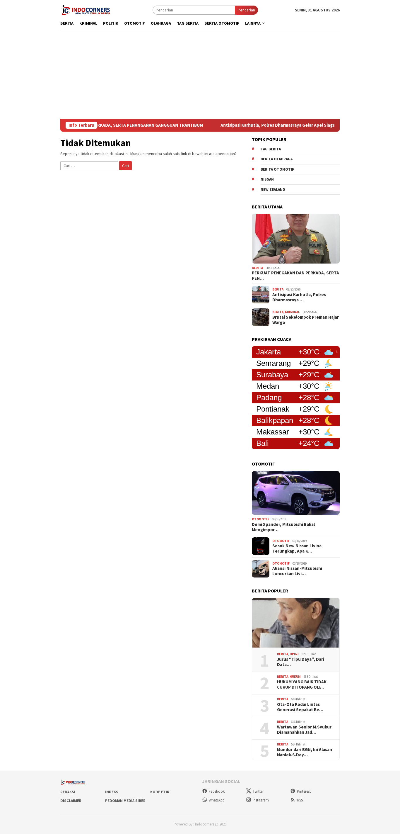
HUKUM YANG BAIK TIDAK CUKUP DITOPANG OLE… (302, 684)
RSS (300, 800)
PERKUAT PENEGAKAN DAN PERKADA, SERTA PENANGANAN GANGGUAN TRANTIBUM (101, 125)
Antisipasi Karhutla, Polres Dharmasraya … (299, 297)
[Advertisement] (200, 75)
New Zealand (273, 189)
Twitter (258, 791)
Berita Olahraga (277, 159)
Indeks (111, 791)
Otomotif (260, 519)
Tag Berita (271, 149)
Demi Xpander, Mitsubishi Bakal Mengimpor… (283, 527)
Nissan (267, 179)
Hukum (295, 677)
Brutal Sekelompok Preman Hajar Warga (305, 320)
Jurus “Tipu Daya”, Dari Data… (300, 662)
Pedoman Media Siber (125, 800)
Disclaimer (70, 800)
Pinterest (304, 791)
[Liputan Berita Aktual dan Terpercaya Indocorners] (87, 9)
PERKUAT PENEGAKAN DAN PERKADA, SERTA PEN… (295, 275)
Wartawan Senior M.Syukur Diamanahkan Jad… (304, 729)
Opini (294, 654)
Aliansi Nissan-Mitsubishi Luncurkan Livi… (297, 571)
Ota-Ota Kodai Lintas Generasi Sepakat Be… (300, 707)
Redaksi (67, 791)
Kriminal (292, 312)
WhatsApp (217, 800)
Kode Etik (159, 791)
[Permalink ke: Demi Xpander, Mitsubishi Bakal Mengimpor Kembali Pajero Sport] (296, 493)
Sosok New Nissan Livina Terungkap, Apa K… (297, 548)
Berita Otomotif (277, 169)
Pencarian (246, 10)
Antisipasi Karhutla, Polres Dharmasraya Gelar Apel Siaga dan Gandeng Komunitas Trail (288, 125)
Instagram (261, 800)
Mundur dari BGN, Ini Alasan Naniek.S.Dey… (304, 752)
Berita (257, 268)
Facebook (217, 791)
